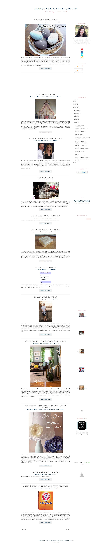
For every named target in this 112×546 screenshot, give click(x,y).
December (77, 108)
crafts (41, 21)
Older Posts (67, 529)
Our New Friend (46, 178)
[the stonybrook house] (82, 474)
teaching (87, 202)
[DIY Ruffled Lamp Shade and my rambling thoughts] (45, 432)
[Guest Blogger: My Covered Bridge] (45, 150)
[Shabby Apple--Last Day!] (45, 312)
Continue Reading (46, 68)
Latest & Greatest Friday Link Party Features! (45, 486)
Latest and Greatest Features (46, 230)
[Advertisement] (45, 84)
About (82, 411)
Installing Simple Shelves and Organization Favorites (82, 352)
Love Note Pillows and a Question (81, 371)
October (76, 111)
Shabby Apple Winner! (45, 267)
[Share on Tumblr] (59, 21)
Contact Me (82, 413)
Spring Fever (77, 154)
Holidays (78, 200)
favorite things (81, 201)
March (76, 122)
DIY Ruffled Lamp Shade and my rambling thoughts (45, 406)
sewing (83, 202)
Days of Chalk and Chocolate (56, 9)
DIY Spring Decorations (45, 20)
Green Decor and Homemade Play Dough (45, 341)
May (76, 119)
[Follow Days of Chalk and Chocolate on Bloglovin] (82, 172)
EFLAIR (72, 540)
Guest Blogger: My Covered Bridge (46, 138)
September (77, 113)
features (44, 231)
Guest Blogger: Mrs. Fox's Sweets (81, 146)
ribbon (50, 409)
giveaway (44, 269)
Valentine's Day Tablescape (80, 151)
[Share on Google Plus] (58, 21)
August (76, 114)
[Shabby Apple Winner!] (45, 277)
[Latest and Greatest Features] (45, 241)
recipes (76, 202)
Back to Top (56, 542)
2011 (75, 162)
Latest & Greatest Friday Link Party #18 (82, 148)
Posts (74, 67)
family (75, 201)
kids (51, 96)
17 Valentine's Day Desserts (80, 155)
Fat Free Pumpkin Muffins (82, 388)
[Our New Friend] (45, 190)
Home (82, 410)
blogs (43, 140)
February (77, 123)
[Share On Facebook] (56, 21)
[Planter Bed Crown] (45, 109)
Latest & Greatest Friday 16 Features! (81, 158)
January (76, 160)
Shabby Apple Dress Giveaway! (80, 145)
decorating (43, 96)
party (88, 201)
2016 (75, 101)
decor (43, 21)
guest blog (46, 140)
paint (46, 21)
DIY (46, 96)
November (77, 110)
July (76, 116)
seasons (49, 21)
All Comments (76, 71)
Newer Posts (23, 529)
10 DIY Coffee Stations (82, 316)
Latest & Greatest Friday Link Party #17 (82, 157)
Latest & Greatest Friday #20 (45, 216)
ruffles (53, 409)
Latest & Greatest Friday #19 (46, 472)
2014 (75, 104)
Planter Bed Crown (45, 95)
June (76, 117)
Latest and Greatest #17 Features (81, 149)
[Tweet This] (58, 96)
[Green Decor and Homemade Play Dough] (45, 366)
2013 (75, 106)
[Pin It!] (57, 21)
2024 (75, 100)
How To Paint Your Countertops (82, 334)
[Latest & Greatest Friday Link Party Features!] (45, 501)
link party (46, 217)
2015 (75, 103)
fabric (48, 96)
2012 (75, 107)
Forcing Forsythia (78, 152)
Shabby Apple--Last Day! (45, 297)
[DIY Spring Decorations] (45, 39)
